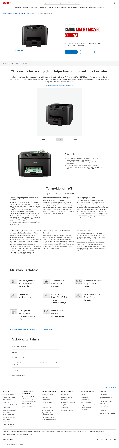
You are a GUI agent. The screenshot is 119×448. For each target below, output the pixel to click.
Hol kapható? (71, 52)
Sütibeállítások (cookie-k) (24, 434)
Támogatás (24, 63)
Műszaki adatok (14, 63)
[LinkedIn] (106, 439)
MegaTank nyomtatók (71, 24)
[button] (43, 139)
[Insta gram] (102, 439)
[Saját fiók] (114, 3)
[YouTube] (115, 439)
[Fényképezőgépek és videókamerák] (39, 7)
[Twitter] (110, 439)
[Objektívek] (48, 7)
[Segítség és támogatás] (104, 7)
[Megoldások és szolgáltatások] (88, 7)
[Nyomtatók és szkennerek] (66, 7)
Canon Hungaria (8, 439)
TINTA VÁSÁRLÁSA (87, 52)
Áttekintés (5, 63)
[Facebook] (97, 439)
